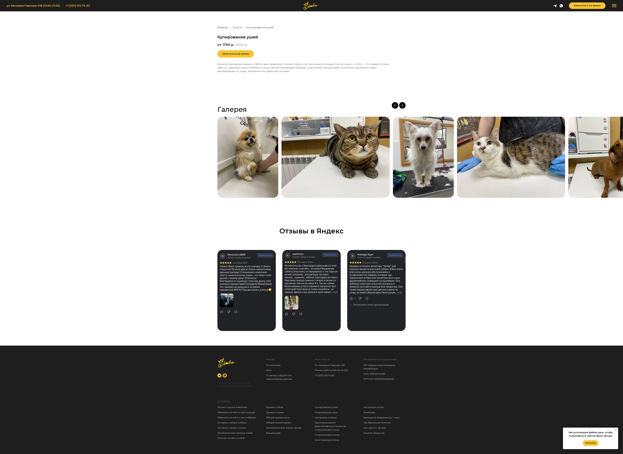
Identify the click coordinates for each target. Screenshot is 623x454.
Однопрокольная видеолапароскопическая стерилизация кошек (330, 426)
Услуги (237, 27)
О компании (273, 365)
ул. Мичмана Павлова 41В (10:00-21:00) (33, 5)
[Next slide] (402, 105)
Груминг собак (274, 407)
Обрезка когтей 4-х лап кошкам (236, 412)
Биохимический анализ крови (283, 427)
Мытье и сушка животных (232, 407)
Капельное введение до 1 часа (381, 417)
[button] (587, 5)
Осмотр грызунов (373, 432)
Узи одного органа (374, 427)
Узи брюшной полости (377, 422)
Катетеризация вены (327, 439)
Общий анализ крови (278, 422)
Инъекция (369, 412)
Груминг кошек (275, 412)
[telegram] (555, 6)
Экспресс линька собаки (232, 422)
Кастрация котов (373, 407)
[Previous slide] (395, 105)
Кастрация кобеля (325, 417)
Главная (222, 27)
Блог (269, 370)
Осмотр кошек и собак (231, 437)
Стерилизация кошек (327, 434)
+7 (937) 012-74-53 (77, 5)
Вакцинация (273, 432)
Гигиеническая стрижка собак (235, 432)
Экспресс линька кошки (231, 427)
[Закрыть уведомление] (615, 430)
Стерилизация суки (326, 412)
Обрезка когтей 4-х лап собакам (236, 417)
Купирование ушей (326, 407)
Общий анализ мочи (278, 417)
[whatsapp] (561, 6)
